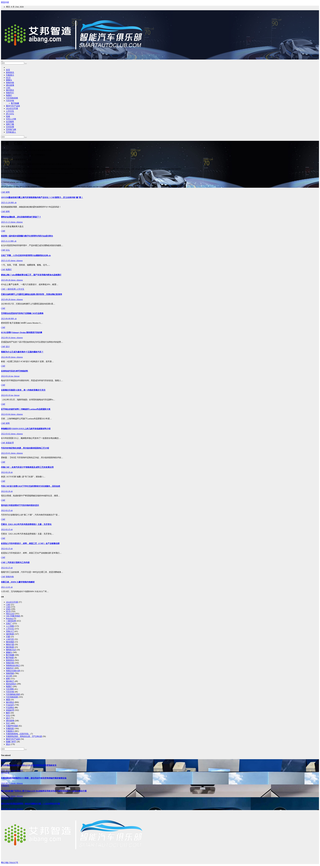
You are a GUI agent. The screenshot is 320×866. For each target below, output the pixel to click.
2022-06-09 (6, 357)
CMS (8, 88)
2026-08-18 (6, 809)
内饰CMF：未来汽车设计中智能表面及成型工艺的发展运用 (27, 467)
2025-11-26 (6, 202)
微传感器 (10, 642)
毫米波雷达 (11, 684)
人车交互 (10, 111)
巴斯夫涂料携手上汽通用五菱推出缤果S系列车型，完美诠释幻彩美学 (31, 294)
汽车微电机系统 (13, 694)
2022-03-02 (6, 434)
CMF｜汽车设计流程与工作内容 (15, 562)
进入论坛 (10, 114)
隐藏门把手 (11, 742)
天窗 (8, 637)
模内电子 (10, 681)
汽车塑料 (10, 689)
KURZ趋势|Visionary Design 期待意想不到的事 (21, 332)
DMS (8, 609)
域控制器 (10, 634)
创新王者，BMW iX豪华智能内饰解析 (18, 582)
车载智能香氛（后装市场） (18, 734)
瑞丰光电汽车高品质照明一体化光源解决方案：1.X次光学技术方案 (30, 804)
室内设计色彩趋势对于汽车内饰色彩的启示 (20, 505)
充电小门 (10, 631)
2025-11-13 (6, 222)
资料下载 (10, 124)
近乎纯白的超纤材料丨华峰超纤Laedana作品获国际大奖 (25, 409)
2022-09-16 (6, 338)
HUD (8, 78)
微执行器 (10, 644)
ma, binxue (15, 376)
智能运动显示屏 (13, 671)
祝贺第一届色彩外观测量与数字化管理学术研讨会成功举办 (27, 236)
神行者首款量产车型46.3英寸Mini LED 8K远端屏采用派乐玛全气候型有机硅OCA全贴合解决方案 (44, 791)
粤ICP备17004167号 (9, 862)
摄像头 (9, 80)
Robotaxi (9, 618)
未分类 (9, 676)
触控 (8, 713)
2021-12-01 (6, 587)
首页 (8, 70)
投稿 (8, 116)
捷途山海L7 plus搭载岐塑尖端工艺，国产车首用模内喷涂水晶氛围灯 (31, 275)
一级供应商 (11, 289)
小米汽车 (10, 639)
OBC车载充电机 (13, 616)
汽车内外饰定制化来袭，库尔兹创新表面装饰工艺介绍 (25, 448)
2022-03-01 (6, 453)
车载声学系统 (12, 726)
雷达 (8, 744)
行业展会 (10, 707)
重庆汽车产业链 (13, 106)
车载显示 (10, 75)
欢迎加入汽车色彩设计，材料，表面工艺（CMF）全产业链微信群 (30, 543)
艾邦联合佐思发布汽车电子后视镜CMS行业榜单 (22, 313)
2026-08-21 (6, 770)
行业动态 (10, 705)
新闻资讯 (10, 72)
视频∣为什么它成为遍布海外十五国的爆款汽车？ (22, 352)
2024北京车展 (12, 108)
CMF (3, 192)
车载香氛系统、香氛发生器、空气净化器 (24, 736)
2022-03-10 (6, 395)
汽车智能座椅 (12, 98)
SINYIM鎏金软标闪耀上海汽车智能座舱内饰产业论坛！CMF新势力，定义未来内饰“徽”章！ (42, 197)
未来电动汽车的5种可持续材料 (14, 371)
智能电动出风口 (13, 665)
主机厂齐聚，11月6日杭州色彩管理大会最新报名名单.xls (26, 255)
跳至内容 (5, 2)
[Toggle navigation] (2, 61)
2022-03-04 (6, 414)
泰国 (8, 700)
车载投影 (10, 728)
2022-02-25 (6, 510)
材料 (8, 192)
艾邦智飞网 (11, 129)
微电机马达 (11, 650)
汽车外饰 (10, 101)
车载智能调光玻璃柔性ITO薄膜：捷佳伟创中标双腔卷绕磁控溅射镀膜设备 (34, 778)
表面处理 (10, 443)
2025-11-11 (5, 241)
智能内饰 (10, 83)
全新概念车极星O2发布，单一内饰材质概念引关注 (23, 390)
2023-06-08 (6, 319)
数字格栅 (15, 103)
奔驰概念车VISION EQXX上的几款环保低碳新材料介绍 (25, 429)
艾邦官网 (10, 127)
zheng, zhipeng (17, 222)
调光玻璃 (10, 85)
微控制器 (10, 647)
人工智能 (10, 626)
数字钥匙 (10, 658)
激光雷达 (10, 90)
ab (12, 472)
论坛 (8, 250)
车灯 (8, 723)
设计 (8, 347)
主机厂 (9, 623)
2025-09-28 (6, 280)
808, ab (13, 202)
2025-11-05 (6, 260)
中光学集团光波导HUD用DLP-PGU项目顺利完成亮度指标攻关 (28, 765)
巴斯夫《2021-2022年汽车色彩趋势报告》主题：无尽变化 (26, 524)
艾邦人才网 (11, 119)
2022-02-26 (6, 472)
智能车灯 (10, 93)
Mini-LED (10, 614)
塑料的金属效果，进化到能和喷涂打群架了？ (21, 217)
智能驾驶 (10, 673)
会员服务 (10, 122)
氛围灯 (9, 95)
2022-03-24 (6, 376)
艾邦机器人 (11, 132)
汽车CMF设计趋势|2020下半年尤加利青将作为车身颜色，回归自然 (30, 486)
